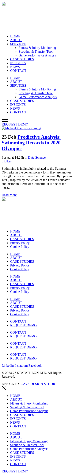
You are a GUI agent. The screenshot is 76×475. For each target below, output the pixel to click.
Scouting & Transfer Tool (36, 51)
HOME (15, 36)
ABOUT (16, 40)
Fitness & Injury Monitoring (37, 47)
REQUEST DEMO (23, 325)
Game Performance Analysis (38, 55)
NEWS (15, 67)
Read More (9, 195)
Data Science (37, 157)
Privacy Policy (20, 243)
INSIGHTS (18, 63)
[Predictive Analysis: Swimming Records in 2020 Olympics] (21, 128)
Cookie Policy (19, 246)
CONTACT (18, 70)
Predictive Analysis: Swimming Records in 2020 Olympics (31, 142)
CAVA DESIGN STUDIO (39, 384)
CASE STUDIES (22, 59)
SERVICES (18, 44)
